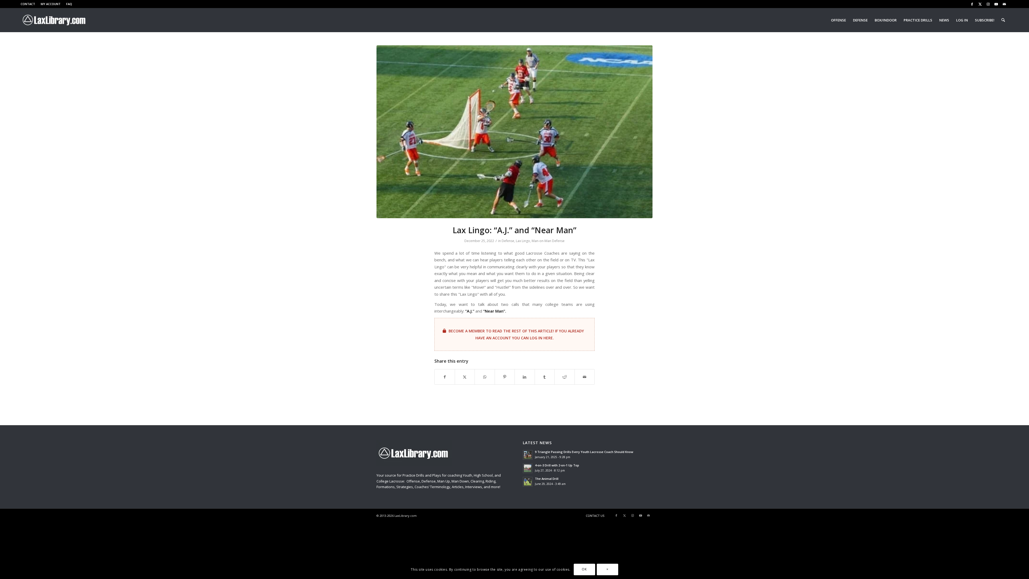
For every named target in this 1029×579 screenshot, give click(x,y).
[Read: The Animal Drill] (527, 482)
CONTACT (28, 4)
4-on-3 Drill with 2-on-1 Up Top (557, 465)
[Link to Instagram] (988, 4)
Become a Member (467, 330)
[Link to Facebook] (972, 4)
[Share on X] (465, 376)
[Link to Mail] (1004, 4)
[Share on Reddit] (565, 376)
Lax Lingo (523, 241)
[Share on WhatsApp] (485, 376)
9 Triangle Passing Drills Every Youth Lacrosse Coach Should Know (584, 452)
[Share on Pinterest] (505, 376)
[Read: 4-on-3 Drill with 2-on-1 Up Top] (527, 468)
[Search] (1003, 20)
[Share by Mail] (585, 376)
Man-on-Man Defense (548, 241)
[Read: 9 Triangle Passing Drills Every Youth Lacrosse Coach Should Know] (527, 455)
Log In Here (541, 337)
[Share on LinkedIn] (525, 376)
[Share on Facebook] (445, 376)
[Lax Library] (55, 20)
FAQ (69, 4)
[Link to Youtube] (996, 4)
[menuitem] (29, 4)
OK (584, 569)
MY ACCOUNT (51, 4)
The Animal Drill (546, 479)
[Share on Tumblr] (545, 376)
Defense (508, 241)
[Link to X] (980, 4)
